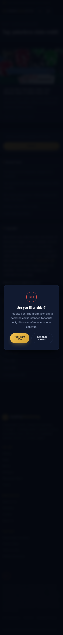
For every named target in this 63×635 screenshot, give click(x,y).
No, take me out (42, 338)
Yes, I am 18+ (19, 338)
